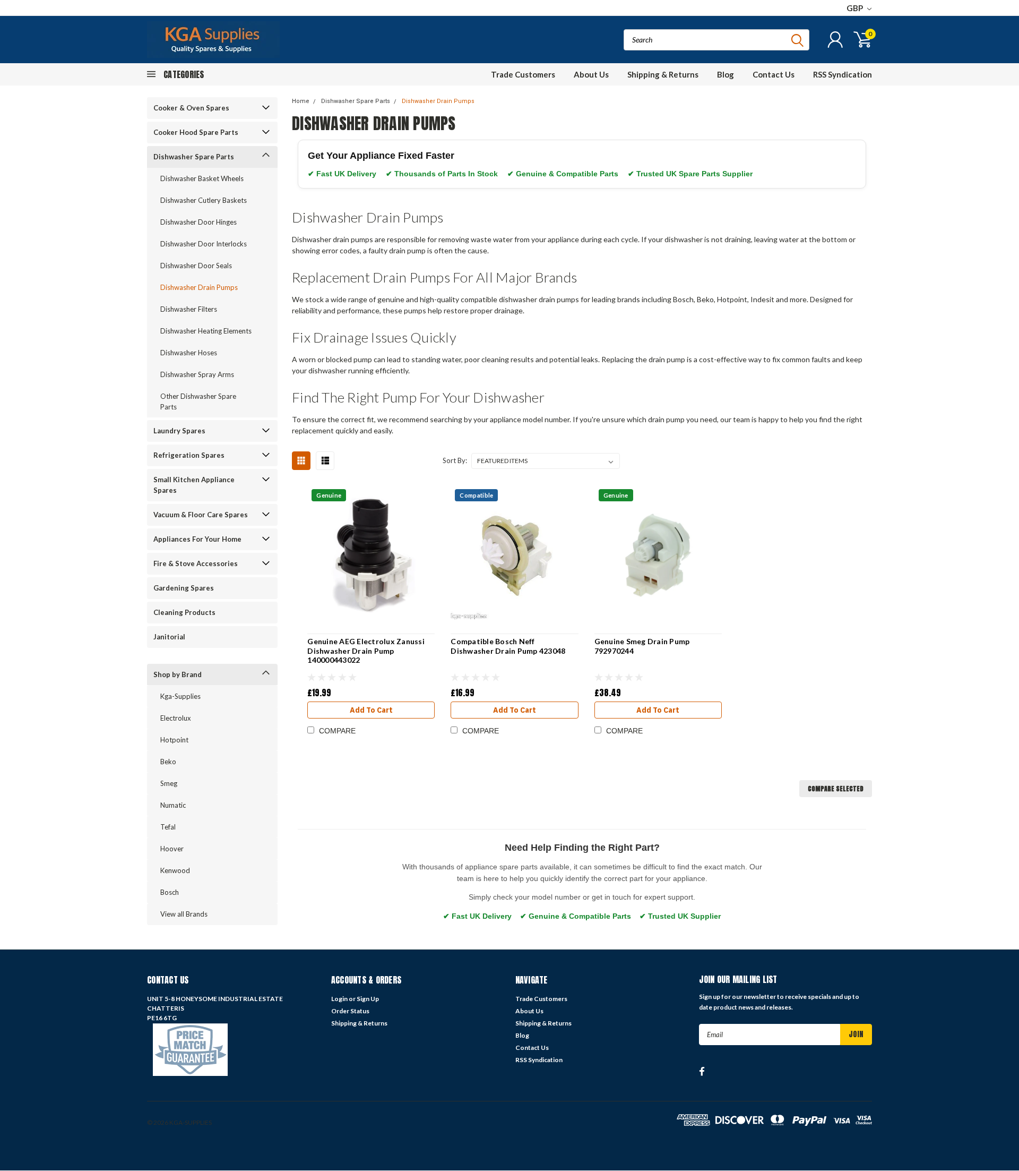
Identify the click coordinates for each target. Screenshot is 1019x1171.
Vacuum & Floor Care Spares (200, 514)
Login (339, 999)
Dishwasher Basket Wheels (202, 178)
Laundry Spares (179, 430)
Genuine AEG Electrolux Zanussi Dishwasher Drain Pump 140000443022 (366, 650)
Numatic (173, 805)
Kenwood (175, 870)
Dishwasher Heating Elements (206, 331)
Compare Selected (835, 788)
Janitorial (169, 636)
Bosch (169, 892)
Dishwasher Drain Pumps (199, 287)
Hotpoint (174, 740)
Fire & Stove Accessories (195, 563)
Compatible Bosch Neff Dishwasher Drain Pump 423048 (508, 646)
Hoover (172, 848)
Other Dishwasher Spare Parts (198, 401)
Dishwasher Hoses (188, 352)
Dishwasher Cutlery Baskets (203, 200)
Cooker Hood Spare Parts (195, 132)
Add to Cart (371, 710)
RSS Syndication (842, 74)
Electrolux (175, 718)
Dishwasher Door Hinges (198, 222)
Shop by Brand (177, 674)
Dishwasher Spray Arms (197, 374)
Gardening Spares (183, 588)
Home (300, 101)
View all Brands (184, 914)
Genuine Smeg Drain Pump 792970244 (642, 646)
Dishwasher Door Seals (196, 265)
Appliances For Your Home (197, 539)
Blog (725, 74)
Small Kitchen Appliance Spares (194, 484)
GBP (856, 8)
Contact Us (774, 74)
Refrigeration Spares (188, 455)
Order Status (350, 1011)
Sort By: (455, 460)
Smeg (168, 783)
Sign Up (368, 999)
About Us (591, 74)
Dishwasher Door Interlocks (203, 244)
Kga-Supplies (180, 696)
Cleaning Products (184, 612)
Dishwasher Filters (188, 309)
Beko (168, 761)
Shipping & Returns (662, 74)
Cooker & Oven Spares (191, 108)
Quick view (371, 556)
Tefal (168, 827)
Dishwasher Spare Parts (193, 156)
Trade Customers (523, 74)
